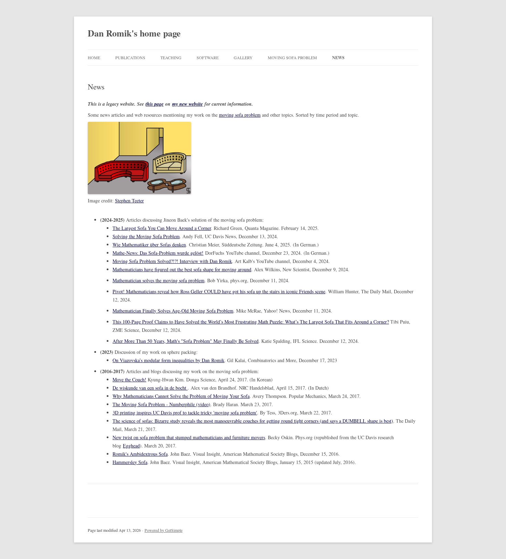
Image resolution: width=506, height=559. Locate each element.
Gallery (243, 57)
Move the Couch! (129, 379)
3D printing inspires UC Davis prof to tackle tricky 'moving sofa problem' (185, 412)
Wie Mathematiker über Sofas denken (149, 244)
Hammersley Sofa (130, 462)
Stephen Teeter (129, 200)
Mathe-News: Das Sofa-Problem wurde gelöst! (158, 253)
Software (208, 57)
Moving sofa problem (292, 57)
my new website (187, 104)
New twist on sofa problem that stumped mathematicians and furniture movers (189, 437)
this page (155, 104)
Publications (130, 57)
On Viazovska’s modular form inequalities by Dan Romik (168, 360)
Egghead (131, 445)
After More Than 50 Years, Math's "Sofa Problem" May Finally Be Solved (186, 341)
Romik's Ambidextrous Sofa (140, 454)
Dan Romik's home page (134, 33)
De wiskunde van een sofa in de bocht (150, 387)
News (338, 58)
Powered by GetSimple (163, 530)
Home (94, 57)
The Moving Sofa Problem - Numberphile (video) (161, 404)
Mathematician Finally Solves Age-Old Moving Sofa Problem (173, 310)
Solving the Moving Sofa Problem (146, 236)
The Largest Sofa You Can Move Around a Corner (162, 228)
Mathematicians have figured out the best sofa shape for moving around (182, 269)
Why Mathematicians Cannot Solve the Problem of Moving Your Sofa (181, 396)
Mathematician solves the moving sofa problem (158, 280)
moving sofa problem (240, 115)
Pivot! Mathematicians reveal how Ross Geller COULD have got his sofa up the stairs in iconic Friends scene (219, 291)
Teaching (170, 57)
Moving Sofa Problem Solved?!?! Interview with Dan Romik (172, 261)
